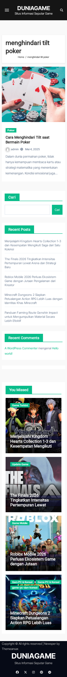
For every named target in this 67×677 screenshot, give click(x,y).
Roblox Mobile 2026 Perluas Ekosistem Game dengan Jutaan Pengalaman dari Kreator (30, 281)
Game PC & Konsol (48, 582)
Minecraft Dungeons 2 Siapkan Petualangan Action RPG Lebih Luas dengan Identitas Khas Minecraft (34, 299)
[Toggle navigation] (7, 10)
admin (15, 149)
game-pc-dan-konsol (24, 587)
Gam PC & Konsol (22, 582)
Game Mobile (20, 523)
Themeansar (10, 649)
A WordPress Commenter (21, 348)
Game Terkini (20, 405)
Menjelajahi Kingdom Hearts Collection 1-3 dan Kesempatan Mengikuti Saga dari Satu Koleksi (33, 245)
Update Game (20, 464)
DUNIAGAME (33, 8)
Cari (12, 197)
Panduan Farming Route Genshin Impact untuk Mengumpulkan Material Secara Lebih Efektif (31, 317)
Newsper (50, 643)
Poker (11, 130)
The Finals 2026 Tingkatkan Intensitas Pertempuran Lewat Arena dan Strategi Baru (30, 263)
